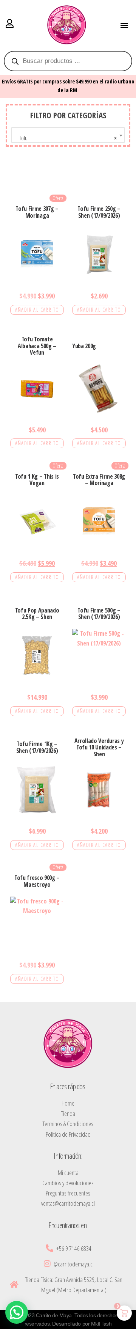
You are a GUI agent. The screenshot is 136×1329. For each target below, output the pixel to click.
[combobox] (68, 135)
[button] (124, 25)
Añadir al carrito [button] (37, 309)
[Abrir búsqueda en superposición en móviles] (68, 61)
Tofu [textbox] (66, 138)
